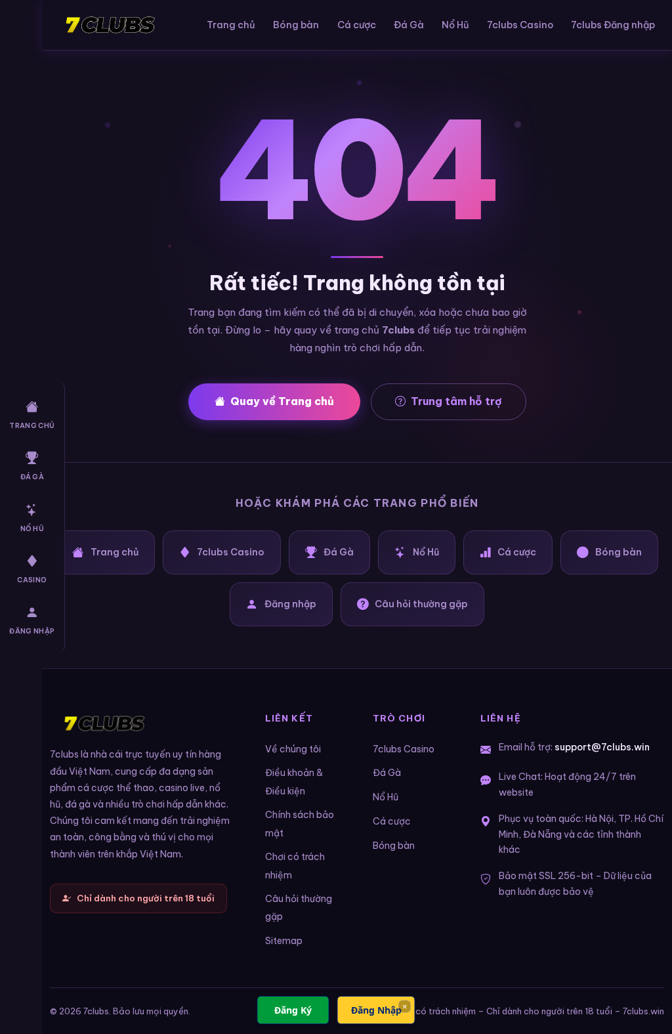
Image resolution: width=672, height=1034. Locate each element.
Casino (32, 580)
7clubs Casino (520, 25)
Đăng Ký (293, 1010)
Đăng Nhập (376, 1010)
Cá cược (356, 25)
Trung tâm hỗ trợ (456, 401)
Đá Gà (32, 477)
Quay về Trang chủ (282, 401)
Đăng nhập (31, 632)
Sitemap (284, 941)
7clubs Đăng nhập (613, 25)
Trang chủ (31, 425)
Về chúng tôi (293, 749)
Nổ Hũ (32, 529)
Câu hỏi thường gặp (421, 604)
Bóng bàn (296, 25)
